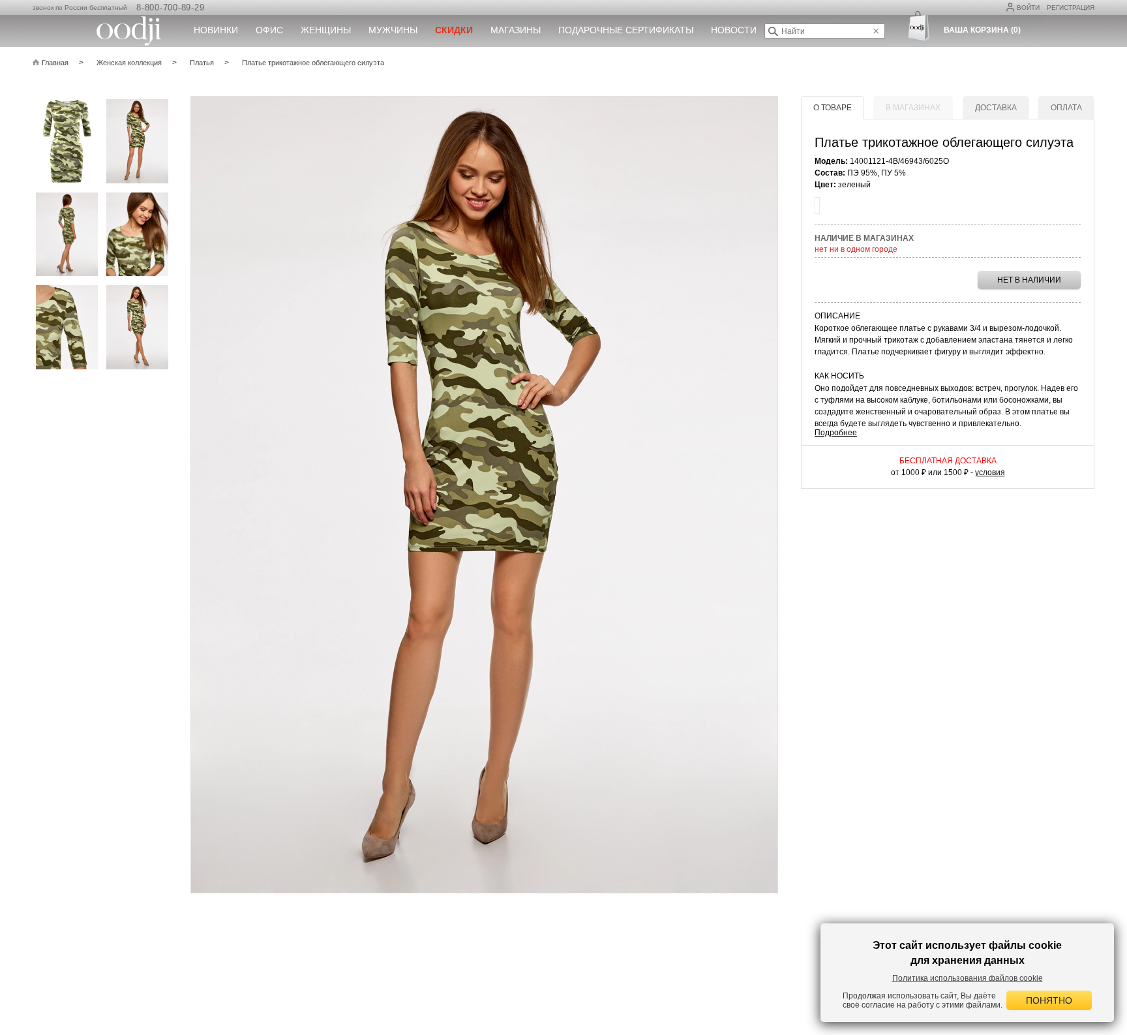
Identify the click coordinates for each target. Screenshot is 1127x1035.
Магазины (515, 30)
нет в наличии (1029, 280)
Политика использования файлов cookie (967, 978)
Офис (269, 30)
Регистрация (1070, 7)
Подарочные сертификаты (625, 30)
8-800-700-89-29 (170, 7)
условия (990, 472)
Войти (1028, 7)
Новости (734, 30)
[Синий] (817, 205)
